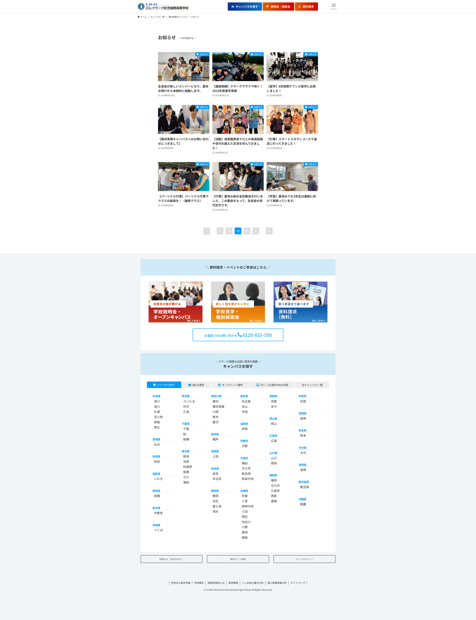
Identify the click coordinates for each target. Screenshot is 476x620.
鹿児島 (304, 487)
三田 (245, 511)
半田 (245, 411)
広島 (274, 440)
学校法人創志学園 (180, 583)
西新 (274, 496)
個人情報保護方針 (277, 583)
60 (269, 231)
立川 (186, 477)
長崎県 (302, 413)
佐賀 (303, 401)
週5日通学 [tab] (198, 385)
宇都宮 (158, 513)
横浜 (215, 401)
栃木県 (156, 508)
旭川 (157, 406)
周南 (274, 463)
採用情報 (233, 583)
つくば (158, 530)
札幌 (157, 411)
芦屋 (245, 496)
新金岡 (246, 473)
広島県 (273, 435)
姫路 (245, 537)
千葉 (186, 428)
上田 (215, 456)
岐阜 (215, 473)
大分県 (302, 447)
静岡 (215, 496)
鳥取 (274, 401)
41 (255, 231)
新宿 (186, 456)
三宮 (245, 501)
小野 (245, 527)
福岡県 (273, 475)
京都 (245, 446)
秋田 (157, 461)
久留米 (275, 490)
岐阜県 (215, 468)
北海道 (156, 396)
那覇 (303, 504)
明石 (245, 516)
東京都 (185, 451)
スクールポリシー (304, 559)
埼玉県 (185, 396)
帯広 (157, 427)
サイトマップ (298, 583)
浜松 (215, 501)
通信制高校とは (216, 583)
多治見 (217, 478)
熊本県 (302, 430)
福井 (215, 439)
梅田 (245, 463)
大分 (303, 452)
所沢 (186, 406)
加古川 (246, 522)
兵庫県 (244, 491)
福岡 (274, 480)
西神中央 (248, 506)
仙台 (157, 444)
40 (246, 231)
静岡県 (215, 491)
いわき (158, 478)
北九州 (275, 485)
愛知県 (244, 396)
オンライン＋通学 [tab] (232, 385)
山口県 (273, 453)
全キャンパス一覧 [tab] (312, 385)
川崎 (215, 411)
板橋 (186, 472)
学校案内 (199, 583)
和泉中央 (248, 478)
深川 (157, 401)
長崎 (303, 418)
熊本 (303, 435)
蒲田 (186, 482)
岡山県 (273, 418)
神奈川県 (216, 396)
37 (220, 231)
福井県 (215, 434)
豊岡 (245, 532)
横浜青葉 (218, 406)
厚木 (215, 417)
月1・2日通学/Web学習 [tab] (274, 385)
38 (229, 231)
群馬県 (156, 491)
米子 (274, 406)
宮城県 (156, 439)
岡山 (274, 423)
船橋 (186, 439)
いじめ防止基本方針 (253, 583)
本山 (245, 406)
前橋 (157, 496)
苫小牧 (158, 417)
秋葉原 (187, 466)
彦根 (245, 428)
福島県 (156, 473)
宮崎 (303, 470)
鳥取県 (273, 396)
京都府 (244, 441)
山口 (274, 458)
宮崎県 (302, 465)
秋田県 (156, 456)
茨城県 (156, 525)
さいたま (189, 401)
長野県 (215, 451)
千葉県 (185, 424)
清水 (215, 511)
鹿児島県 (304, 482)
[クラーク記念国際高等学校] (163, 6)
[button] (333, 6)
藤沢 (215, 422)
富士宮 (217, 506)
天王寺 (246, 468)
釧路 (157, 422)
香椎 (274, 501)
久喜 (186, 411)
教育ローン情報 (238, 559)
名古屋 (246, 401)
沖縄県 (302, 499)
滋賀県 (244, 424)
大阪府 (244, 458)
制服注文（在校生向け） (171, 559)
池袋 (186, 461)
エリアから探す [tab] (166, 385)
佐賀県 (302, 396)
